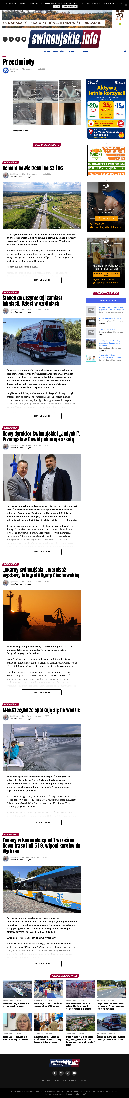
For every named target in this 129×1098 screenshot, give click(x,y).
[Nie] (126, 5)
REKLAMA (85, 51)
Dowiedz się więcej (70, 6)
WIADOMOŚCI (73, 51)
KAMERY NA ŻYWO (59, 51)
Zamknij (56, 6)
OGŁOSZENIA (45, 51)
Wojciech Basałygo (23, 177)
